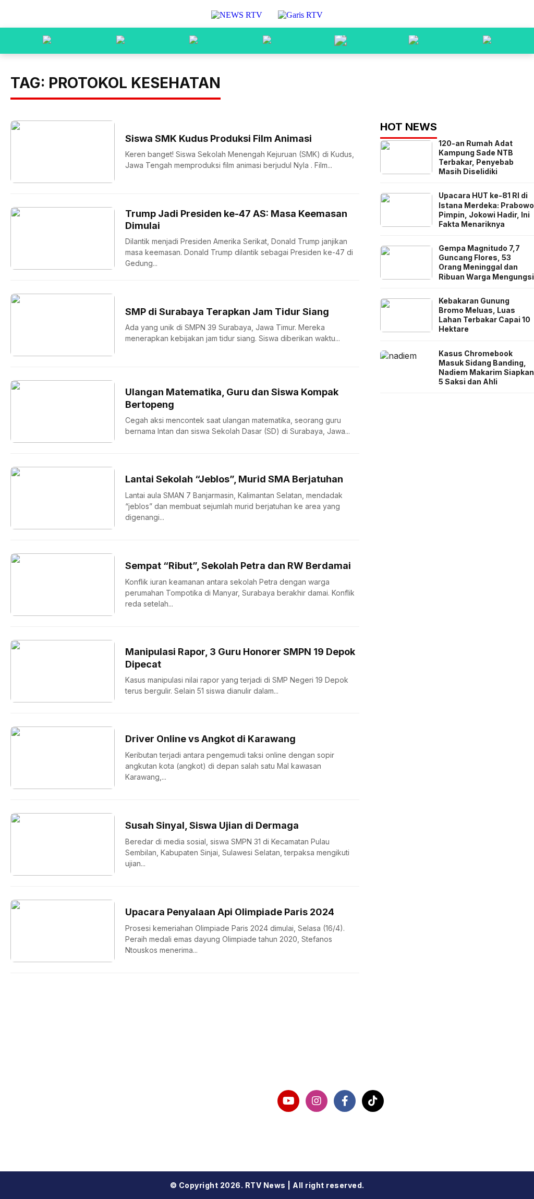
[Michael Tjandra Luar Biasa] (193, 40)
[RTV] (487, 40)
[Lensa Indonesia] (47, 40)
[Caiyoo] (267, 40)
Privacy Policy (41, 1112)
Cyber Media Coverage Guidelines (87, 1128)
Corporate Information (60, 1095)
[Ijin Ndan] (120, 40)
